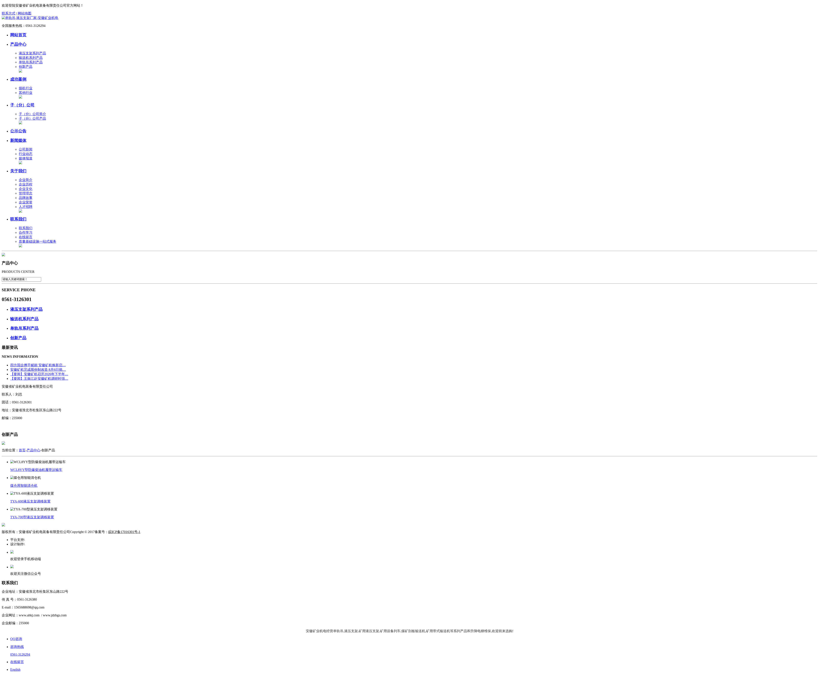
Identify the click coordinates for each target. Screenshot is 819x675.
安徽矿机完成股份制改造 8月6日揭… (38, 369)
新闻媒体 (18, 140)
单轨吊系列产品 (31, 62)
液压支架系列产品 (32, 53)
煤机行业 (25, 88)
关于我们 (18, 171)
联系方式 (8, 13)
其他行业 (25, 92)
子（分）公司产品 (32, 118)
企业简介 (25, 180)
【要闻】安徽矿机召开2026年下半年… (39, 374)
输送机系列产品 (31, 57)
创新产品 (25, 66)
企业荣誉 (25, 202)
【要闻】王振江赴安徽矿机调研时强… (39, 378)
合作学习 (25, 232)
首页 (22, 450)
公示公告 (18, 131)
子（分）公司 (22, 105)
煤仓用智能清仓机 (24, 485)
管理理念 (25, 193)
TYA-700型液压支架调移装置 (32, 517)
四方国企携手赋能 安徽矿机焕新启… (38, 365)
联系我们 (18, 219)
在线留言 (25, 237)
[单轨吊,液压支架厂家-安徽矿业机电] (30, 18)
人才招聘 (25, 207)
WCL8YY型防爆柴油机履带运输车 (36, 470)
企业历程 (25, 184)
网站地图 (24, 13)
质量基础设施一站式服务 (37, 241)
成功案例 (18, 79)
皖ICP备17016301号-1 (124, 532)
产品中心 (18, 44)
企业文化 (25, 189)
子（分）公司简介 (32, 114)
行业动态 (25, 154)
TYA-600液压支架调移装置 (30, 501)
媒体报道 (25, 158)
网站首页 (18, 35)
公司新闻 (25, 149)
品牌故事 (25, 198)
